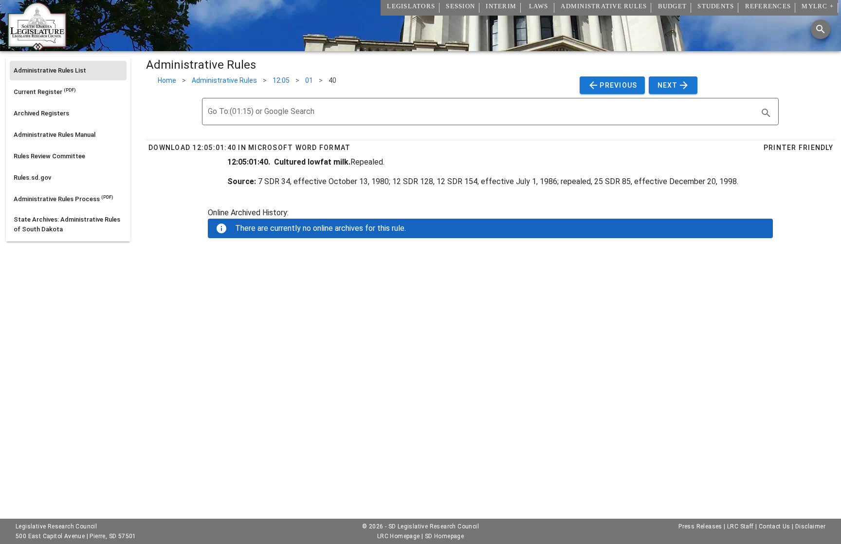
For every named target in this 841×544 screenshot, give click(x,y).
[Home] (37, 47)
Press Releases (700, 526)
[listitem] (68, 70)
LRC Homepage (398, 536)
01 (309, 80)
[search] (766, 113)
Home (167, 80)
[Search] (820, 29)
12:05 (281, 80)
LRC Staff (740, 526)
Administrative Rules (224, 80)
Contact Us (774, 526)
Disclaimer (810, 526)
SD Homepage (444, 536)
